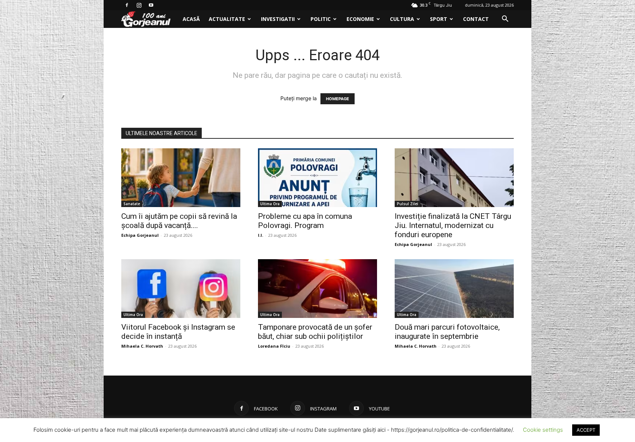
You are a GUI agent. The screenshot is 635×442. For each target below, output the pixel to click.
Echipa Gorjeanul (140, 235)
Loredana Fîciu (274, 346)
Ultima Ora (270, 203)
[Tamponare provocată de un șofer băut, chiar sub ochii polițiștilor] (317, 288)
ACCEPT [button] (586, 430)
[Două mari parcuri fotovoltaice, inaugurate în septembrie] (454, 288)
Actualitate (227, 18)
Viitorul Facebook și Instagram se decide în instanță (178, 332)
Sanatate (131, 203)
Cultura (402, 18)
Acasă (191, 18)
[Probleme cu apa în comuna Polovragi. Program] (317, 177)
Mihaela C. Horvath (142, 346)
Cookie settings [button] (543, 429)
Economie (360, 18)
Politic (321, 18)
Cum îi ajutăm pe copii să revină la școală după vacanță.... (179, 221)
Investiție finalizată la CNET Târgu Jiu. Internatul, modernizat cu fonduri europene (453, 225)
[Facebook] (126, 5)
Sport (438, 18)
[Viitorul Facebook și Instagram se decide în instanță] (180, 288)
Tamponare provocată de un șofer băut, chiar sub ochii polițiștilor (315, 332)
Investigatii (278, 18)
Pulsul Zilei (407, 203)
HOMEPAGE (337, 98)
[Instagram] (138, 5)
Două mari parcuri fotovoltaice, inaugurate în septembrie (447, 332)
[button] (505, 19)
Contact (476, 18)
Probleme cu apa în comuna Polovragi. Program (305, 221)
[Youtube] (151, 5)
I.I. (260, 235)
